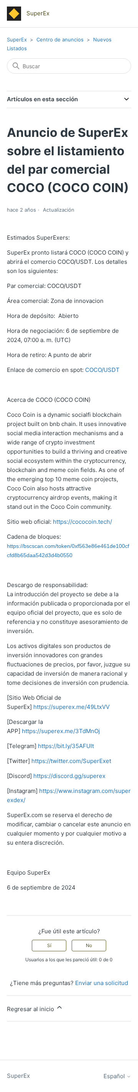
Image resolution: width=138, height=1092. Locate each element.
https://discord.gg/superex (69, 776)
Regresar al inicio (31, 1009)
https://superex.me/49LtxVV (71, 706)
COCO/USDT (102, 369)
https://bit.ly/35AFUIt (66, 746)
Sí (49, 945)
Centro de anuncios (60, 39)
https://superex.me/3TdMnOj (61, 731)
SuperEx (17, 39)
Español (115, 1076)
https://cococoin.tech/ (82, 521)
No (89, 945)
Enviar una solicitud (101, 983)
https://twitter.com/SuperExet (71, 761)
